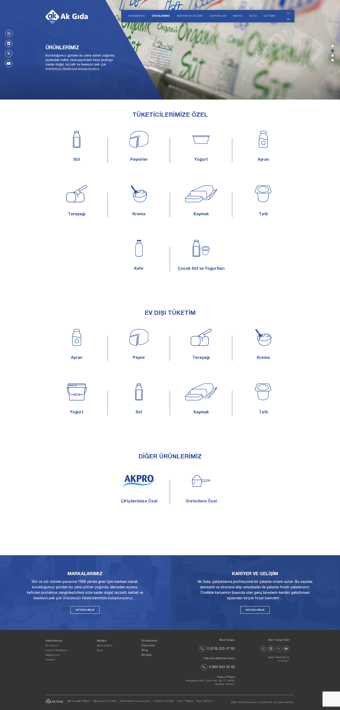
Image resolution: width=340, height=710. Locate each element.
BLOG (253, 16)
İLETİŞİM (269, 16)
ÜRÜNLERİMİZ (161, 16)
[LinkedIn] (8, 43)
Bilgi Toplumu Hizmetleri (104, 701)
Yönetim (50, 660)
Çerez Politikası (185, 701)
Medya (101, 641)
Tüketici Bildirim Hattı (219, 658)
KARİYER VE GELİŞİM (190, 16)
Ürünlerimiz (149, 641)
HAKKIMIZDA (136, 16)
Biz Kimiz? (52, 646)
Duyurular (148, 645)
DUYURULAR (218, 16)
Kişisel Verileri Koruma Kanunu (135, 701)
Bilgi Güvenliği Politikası (78, 701)
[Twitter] (8, 53)
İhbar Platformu (204, 701)
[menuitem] (288, 13)
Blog (144, 650)
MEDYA (237, 16)
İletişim (146, 655)
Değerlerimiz (53, 655)
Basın (100, 650)
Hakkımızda (54, 641)
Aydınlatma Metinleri (164, 701)
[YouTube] (8, 63)
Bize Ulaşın (227, 640)
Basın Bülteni (104, 646)
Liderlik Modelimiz (56, 650)
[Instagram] (8, 33)
